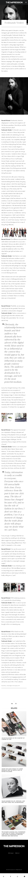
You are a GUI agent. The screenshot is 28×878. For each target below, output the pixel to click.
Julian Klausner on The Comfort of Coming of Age (13, 738)
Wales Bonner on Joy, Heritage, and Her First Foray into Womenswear (13, 801)
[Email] (15, 703)
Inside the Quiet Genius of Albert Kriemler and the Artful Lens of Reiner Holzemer (12, 770)
